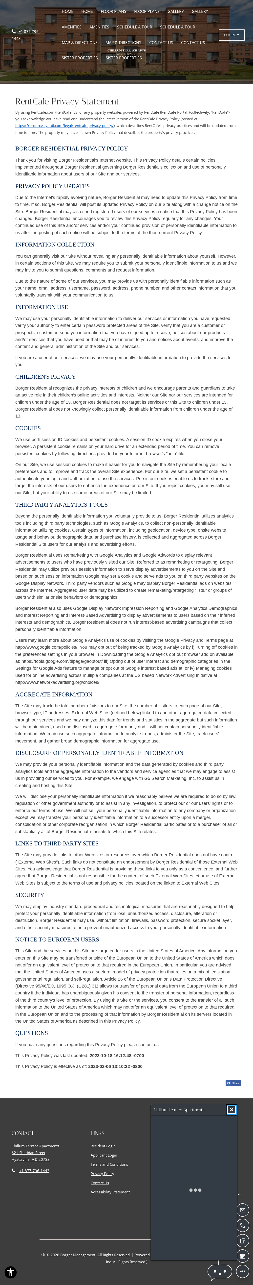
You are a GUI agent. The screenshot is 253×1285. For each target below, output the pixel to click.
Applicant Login (104, 1155)
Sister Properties (80, 58)
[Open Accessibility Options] (11, 1273)
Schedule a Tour (134, 27)
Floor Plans (113, 11)
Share (235, 1083)
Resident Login (103, 1145)
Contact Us (161, 42)
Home (67, 11)
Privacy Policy (102, 1173)
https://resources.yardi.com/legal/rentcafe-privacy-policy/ (64, 125)
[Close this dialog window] (231, 1109)
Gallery (176, 11)
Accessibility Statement (110, 1191)
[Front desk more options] (242, 1271)
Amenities (72, 27)
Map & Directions (80, 42)
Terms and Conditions (109, 1164)
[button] (232, 35)
